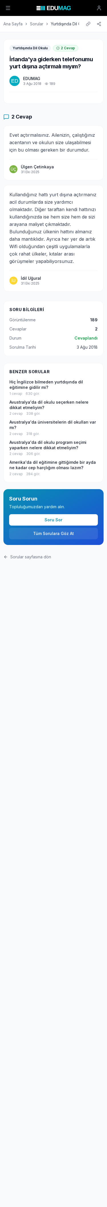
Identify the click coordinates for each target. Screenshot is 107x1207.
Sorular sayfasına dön (30, 556)
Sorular (36, 23)
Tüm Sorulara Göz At (53, 533)
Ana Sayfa (13, 23)
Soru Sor (53, 519)
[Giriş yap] (99, 8)
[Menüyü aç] (8, 8)
